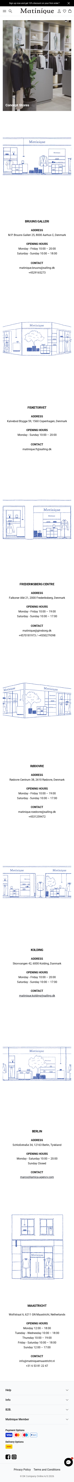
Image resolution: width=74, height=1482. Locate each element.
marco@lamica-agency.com (37, 1177)
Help (8, 1390)
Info (8, 1399)
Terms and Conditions (47, 1469)
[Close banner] (68, 3)
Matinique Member (17, 1419)
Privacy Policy (22, 1469)
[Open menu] (4, 11)
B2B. (8, 1409)
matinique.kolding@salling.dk (37, 995)
